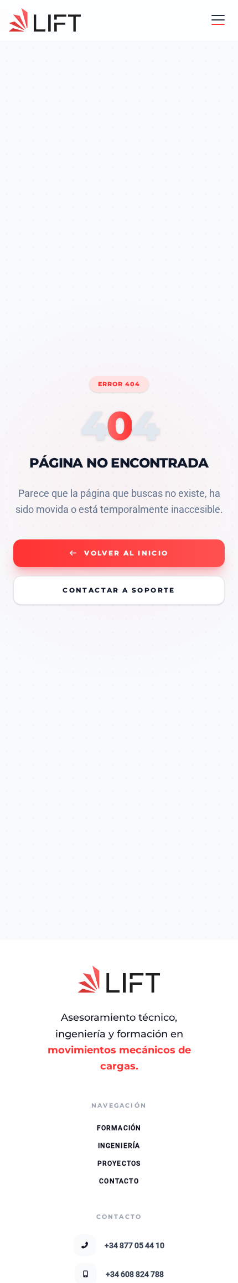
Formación (119, 1128)
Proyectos (119, 1163)
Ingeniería (119, 1146)
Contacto (119, 1181)
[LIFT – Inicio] (45, 20)
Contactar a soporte (119, 590)
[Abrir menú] (218, 20)
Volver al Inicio (126, 553)
